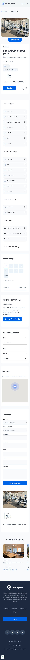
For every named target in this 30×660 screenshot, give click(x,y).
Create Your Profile (12, 319)
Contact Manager (9, 88)
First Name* (6, 434)
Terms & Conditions (15, 645)
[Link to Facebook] (12, 632)
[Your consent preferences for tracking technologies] (2, 657)
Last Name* (5, 442)
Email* (4, 449)
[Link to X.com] (7, 632)
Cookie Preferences (15, 641)
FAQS (15, 612)
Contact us (23, 608)
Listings (6, 608)
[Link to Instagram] (17, 632)
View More (15, 40)
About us (14, 608)
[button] (15, 386)
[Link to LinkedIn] (22, 632)
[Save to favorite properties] (23, 89)
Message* (5, 466)
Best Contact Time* (7, 426)
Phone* (4, 458)
